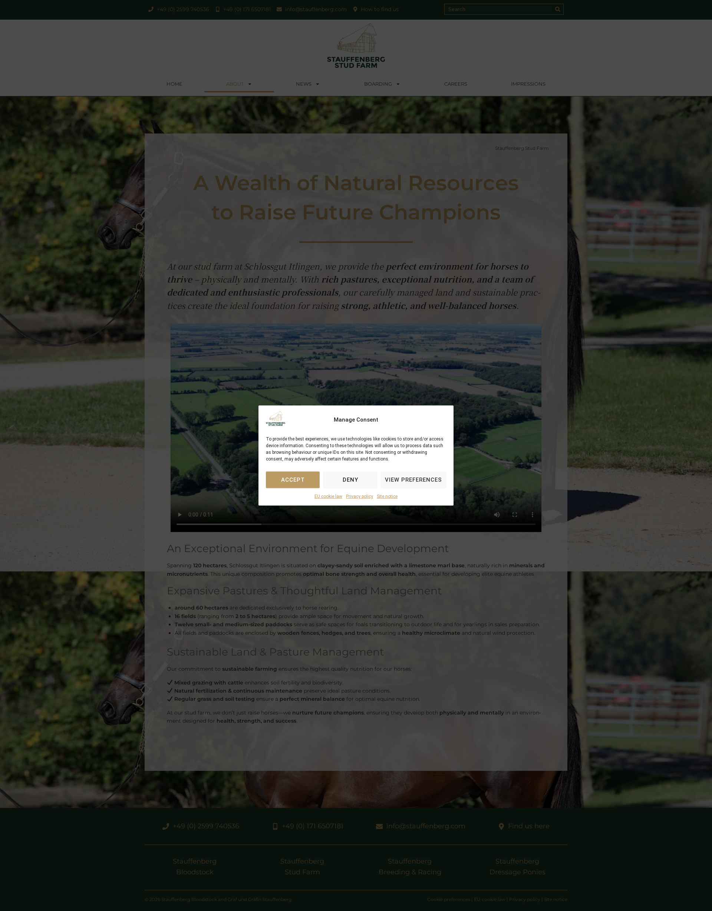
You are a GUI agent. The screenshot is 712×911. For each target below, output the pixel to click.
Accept (293, 479)
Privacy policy (359, 496)
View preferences (413, 479)
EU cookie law (328, 496)
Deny (350, 479)
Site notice (387, 496)
